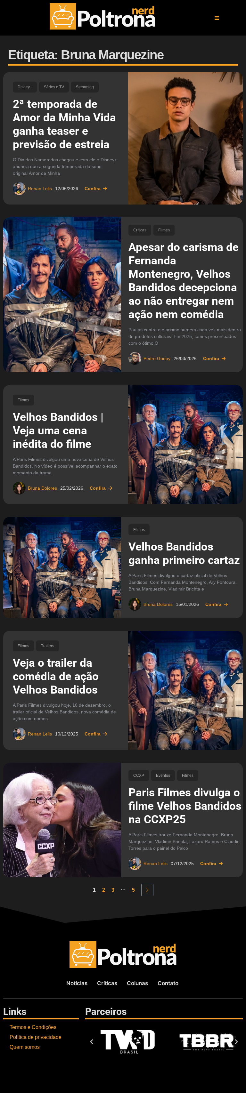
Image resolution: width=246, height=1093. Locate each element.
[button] (217, 18)
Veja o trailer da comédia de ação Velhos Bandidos (56, 676)
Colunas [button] (137, 983)
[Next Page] (147, 890)
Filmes (164, 230)
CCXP (138, 775)
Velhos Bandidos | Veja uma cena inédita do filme (58, 431)
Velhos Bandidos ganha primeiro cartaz (184, 553)
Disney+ (25, 87)
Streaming (85, 87)
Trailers (47, 646)
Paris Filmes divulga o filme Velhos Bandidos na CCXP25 (185, 806)
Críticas (139, 230)
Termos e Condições (33, 1027)
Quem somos (25, 1047)
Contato (168, 983)
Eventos (163, 775)
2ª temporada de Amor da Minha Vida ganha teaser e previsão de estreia (64, 124)
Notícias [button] (76, 983)
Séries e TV (54, 87)
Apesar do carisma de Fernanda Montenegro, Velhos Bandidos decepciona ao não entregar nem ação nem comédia (183, 281)
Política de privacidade (36, 1037)
